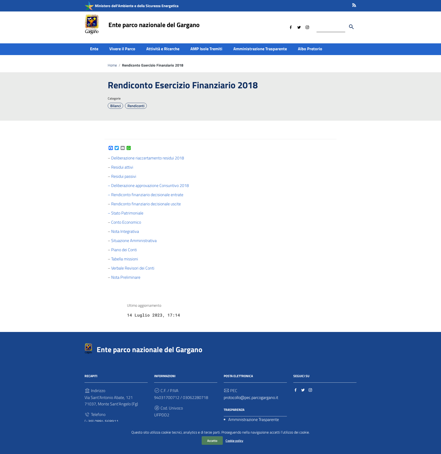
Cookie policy (234, 440)
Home (112, 65)
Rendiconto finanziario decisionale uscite (146, 204)
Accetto (212, 440)
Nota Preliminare (125, 277)
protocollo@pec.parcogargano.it (251, 397)
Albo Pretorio (310, 49)
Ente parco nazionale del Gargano (154, 25)
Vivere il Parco (122, 49)
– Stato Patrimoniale (125, 213)
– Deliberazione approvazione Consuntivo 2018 (148, 185)
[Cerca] (351, 27)
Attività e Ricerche (162, 49)
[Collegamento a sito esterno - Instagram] (307, 27)
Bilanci (115, 106)
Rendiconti (135, 106)
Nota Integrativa (125, 231)
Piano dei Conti (124, 250)
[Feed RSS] (354, 4)
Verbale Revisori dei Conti (132, 268)
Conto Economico (126, 222)
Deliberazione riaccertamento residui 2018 (147, 158)
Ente (94, 49)
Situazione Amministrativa (134, 240)
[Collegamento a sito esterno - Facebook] (291, 27)
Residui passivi (123, 176)
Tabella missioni (124, 259)
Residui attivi (122, 167)
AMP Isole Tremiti (206, 49)
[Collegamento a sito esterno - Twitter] (299, 27)
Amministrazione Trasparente (260, 49)
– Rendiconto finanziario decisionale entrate (145, 195)
